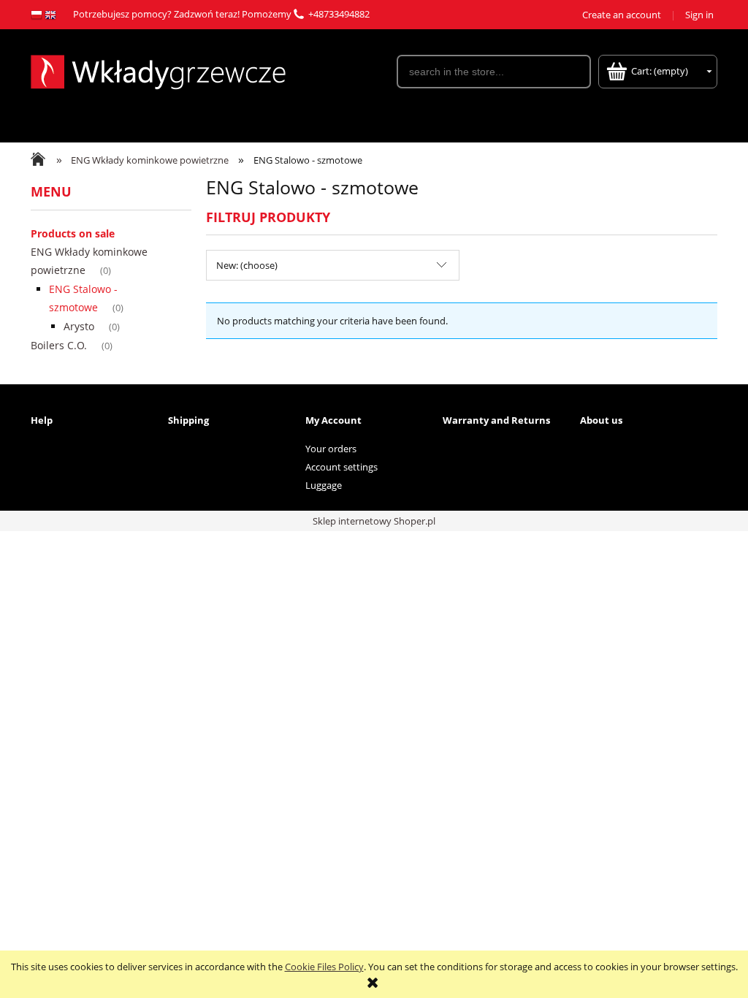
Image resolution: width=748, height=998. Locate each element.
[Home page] (158, 70)
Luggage (323, 485)
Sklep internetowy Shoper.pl (374, 520)
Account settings (341, 466)
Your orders (330, 448)
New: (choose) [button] (247, 265)
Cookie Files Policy (324, 966)
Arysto (79, 326)
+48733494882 (339, 13)
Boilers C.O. (59, 345)
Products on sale (73, 233)
